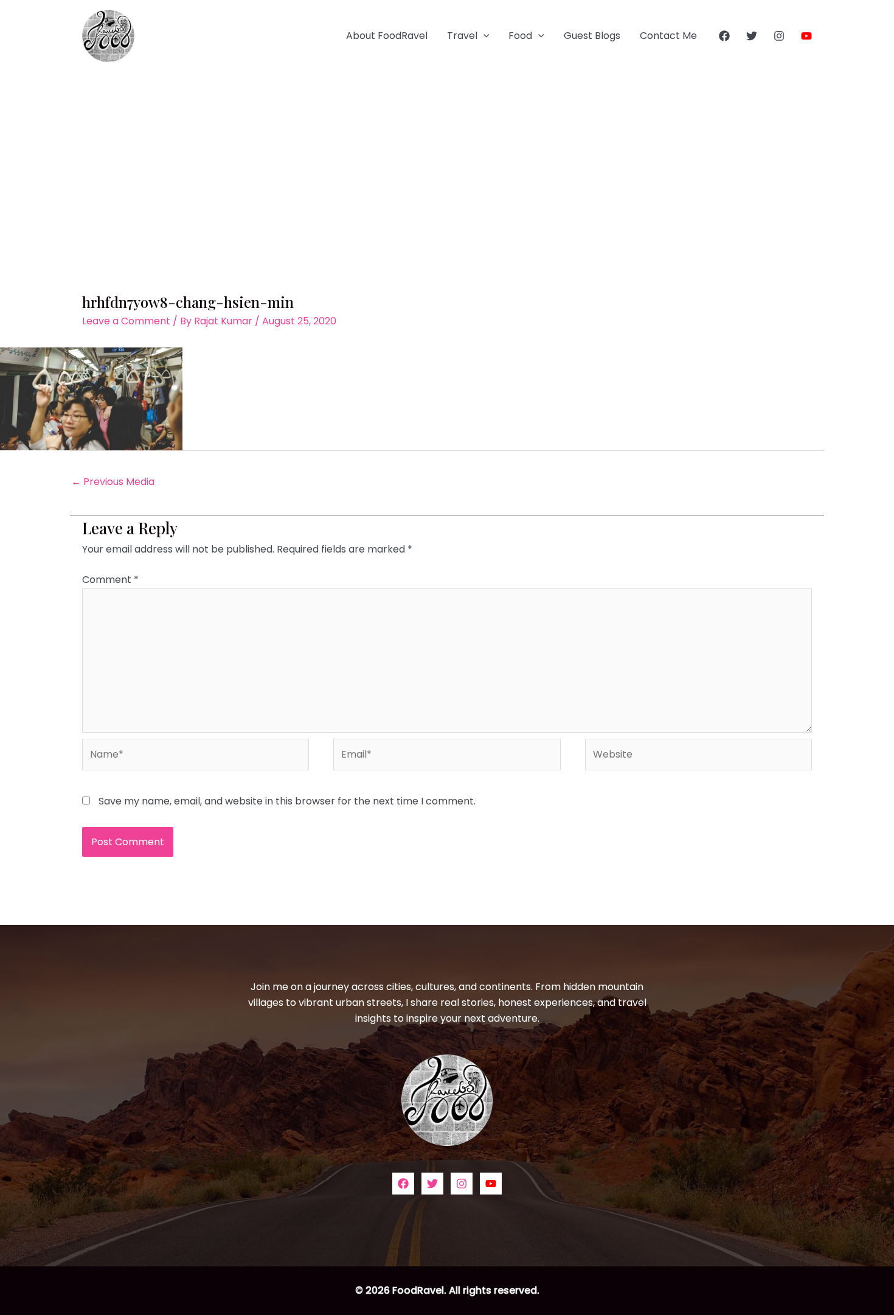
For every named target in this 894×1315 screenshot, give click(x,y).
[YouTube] (806, 35)
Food (520, 36)
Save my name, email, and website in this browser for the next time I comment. (287, 801)
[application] (483, 36)
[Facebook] (724, 35)
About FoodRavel (387, 36)
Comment (110, 580)
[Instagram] (779, 35)
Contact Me (668, 36)
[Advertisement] (447, 163)
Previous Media (112, 482)
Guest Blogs (592, 36)
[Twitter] (751, 35)
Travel (462, 36)
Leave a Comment (126, 321)
